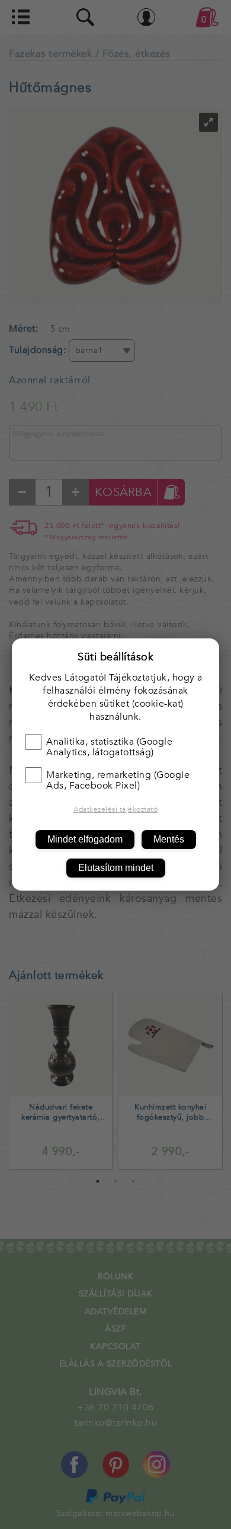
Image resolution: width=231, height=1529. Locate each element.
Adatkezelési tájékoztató (115, 809)
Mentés (168, 839)
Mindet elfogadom (85, 839)
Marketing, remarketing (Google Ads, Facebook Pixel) (118, 780)
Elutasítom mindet (115, 868)
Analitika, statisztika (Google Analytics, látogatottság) (109, 747)
